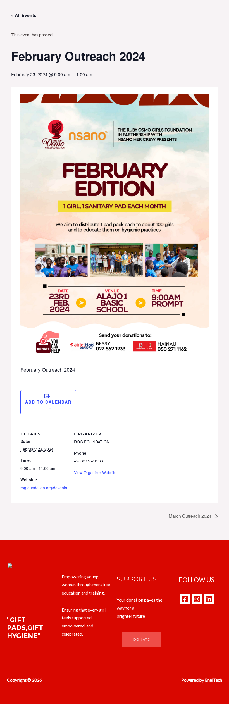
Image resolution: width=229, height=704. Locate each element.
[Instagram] (197, 599)
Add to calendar (48, 402)
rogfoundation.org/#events (43, 487)
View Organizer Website (95, 472)
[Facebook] (185, 599)
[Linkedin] (209, 599)
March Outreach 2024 (191, 516)
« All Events (23, 15)
